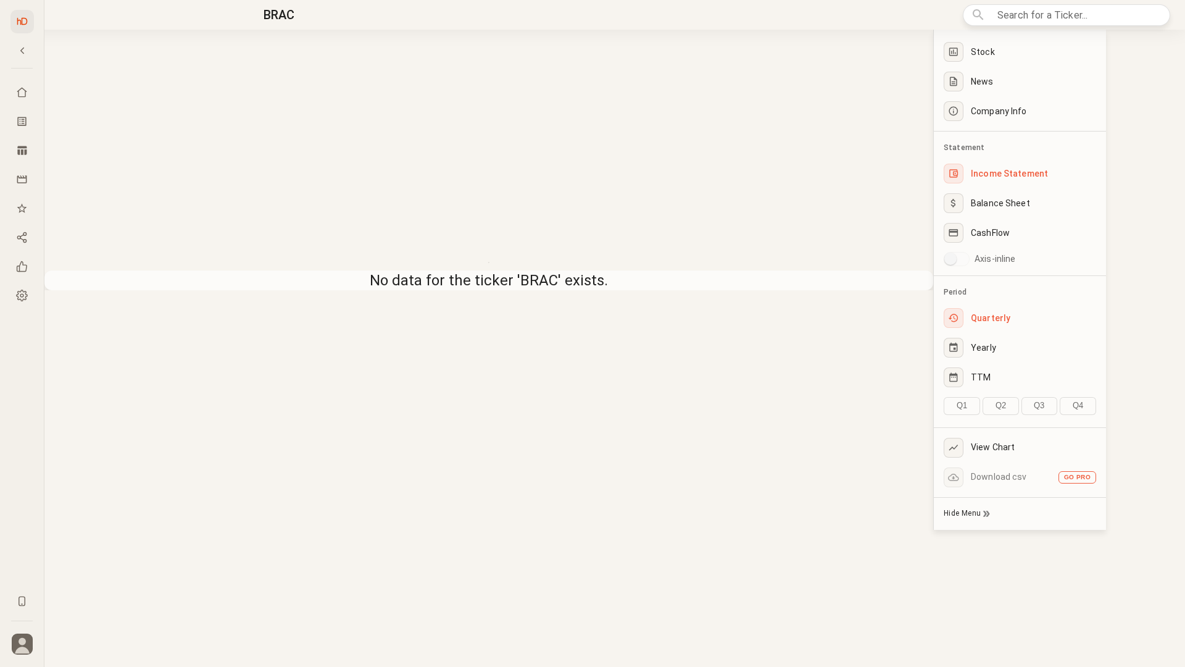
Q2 (1001, 405)
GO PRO (1077, 477)
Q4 (1078, 405)
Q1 (962, 405)
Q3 (1039, 405)
